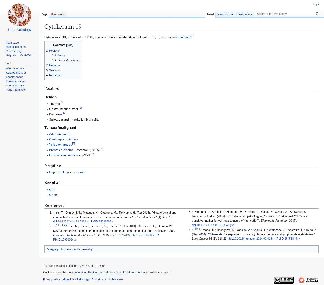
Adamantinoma (59, 134)
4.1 (200, 229)
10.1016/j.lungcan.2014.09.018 (252, 238)
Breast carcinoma (61, 150)
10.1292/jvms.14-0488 (72, 221)
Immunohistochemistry (77, 249)
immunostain (181, 37)
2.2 (65, 225)
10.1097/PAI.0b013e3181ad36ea (135, 235)
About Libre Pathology (75, 279)
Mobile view (115, 279)
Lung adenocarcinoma (64, 155)
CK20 (53, 195)
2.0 (57, 225)
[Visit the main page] (19, 17)
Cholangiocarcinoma (63, 139)
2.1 (61, 225)
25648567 (105, 221)
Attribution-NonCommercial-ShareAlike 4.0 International (108, 272)
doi (55, 221)
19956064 (67, 239)
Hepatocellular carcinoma (67, 172)
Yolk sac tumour (60, 144)
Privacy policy (51, 279)
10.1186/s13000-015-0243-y (214, 225)
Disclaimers (99, 279)
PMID (94, 221)
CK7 (52, 189)
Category (52, 249)
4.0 (196, 229)
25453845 (291, 238)
